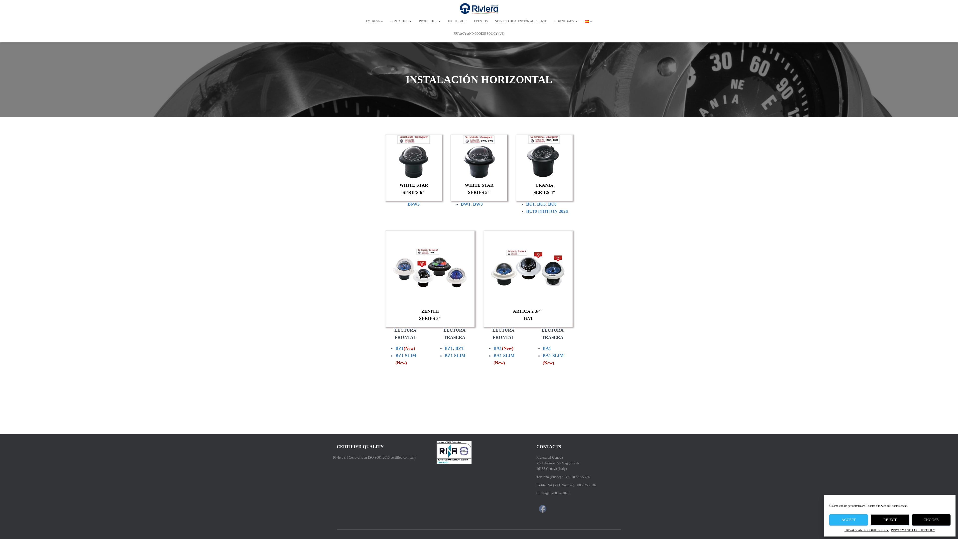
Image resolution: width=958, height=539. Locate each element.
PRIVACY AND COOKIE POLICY (866, 530)
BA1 (503, 348)
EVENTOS (481, 21)
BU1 (530, 204)
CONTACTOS (399, 21)
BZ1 (405, 348)
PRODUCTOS (428, 21)
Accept (848, 520)
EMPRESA (373, 21)
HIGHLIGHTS (457, 21)
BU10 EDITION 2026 (547, 211)
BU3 (541, 204)
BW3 (478, 204)
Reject (890, 520)
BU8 (552, 204)
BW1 (466, 204)
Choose (931, 520)
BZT (459, 348)
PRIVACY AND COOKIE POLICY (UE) (479, 33)
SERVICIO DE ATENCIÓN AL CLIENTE (521, 21)
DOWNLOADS (564, 21)
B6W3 (414, 204)
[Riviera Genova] (479, 8)
